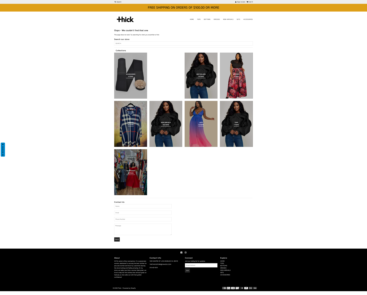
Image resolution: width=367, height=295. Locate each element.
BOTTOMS (207, 19)
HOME (192, 19)
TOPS (199, 19)
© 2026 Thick (117, 288)
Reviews (3, 149)
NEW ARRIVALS (228, 19)
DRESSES (217, 19)
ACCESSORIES (248, 19)
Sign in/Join (240, 2)
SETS (238, 19)
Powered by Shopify (129, 288)
